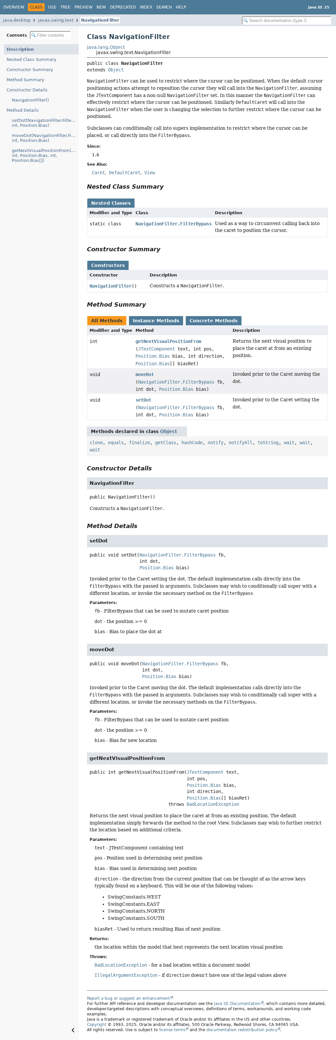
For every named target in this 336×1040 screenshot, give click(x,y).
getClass (165, 442)
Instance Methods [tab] (156, 320)
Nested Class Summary (31, 59)
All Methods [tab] (106, 320)
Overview (13, 7)
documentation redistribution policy (241, 1030)
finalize (139, 442)
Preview (83, 7)
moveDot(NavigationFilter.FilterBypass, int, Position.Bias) (45, 138)
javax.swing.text (56, 20)
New (101, 7)
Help (181, 7)
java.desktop (17, 20)
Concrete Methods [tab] (214, 320)
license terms (172, 1030)
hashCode (191, 442)
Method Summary (25, 79)
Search (164, 7)
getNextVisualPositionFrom (168, 341)
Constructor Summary (30, 69)
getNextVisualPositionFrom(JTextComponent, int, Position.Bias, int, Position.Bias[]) (45, 155)
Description (20, 49)
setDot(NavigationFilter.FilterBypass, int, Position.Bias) (45, 123)
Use (52, 7)
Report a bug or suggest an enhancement (128, 998)
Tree (65, 7)
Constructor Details (27, 89)
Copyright (96, 1024)
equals (116, 442)
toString (268, 442)
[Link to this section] (168, 186)
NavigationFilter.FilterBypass (174, 223)
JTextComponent (156, 348)
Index (146, 7)
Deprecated (123, 7)
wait (289, 442)
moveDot (145, 374)
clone (96, 442)
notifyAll (240, 442)
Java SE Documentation (237, 1003)
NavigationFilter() (30, 100)
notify (215, 442)
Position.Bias (153, 356)
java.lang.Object (106, 47)
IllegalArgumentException (126, 975)
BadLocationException (213, 804)
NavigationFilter (100, 20)
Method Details (23, 110)
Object (116, 69)
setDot (143, 400)
